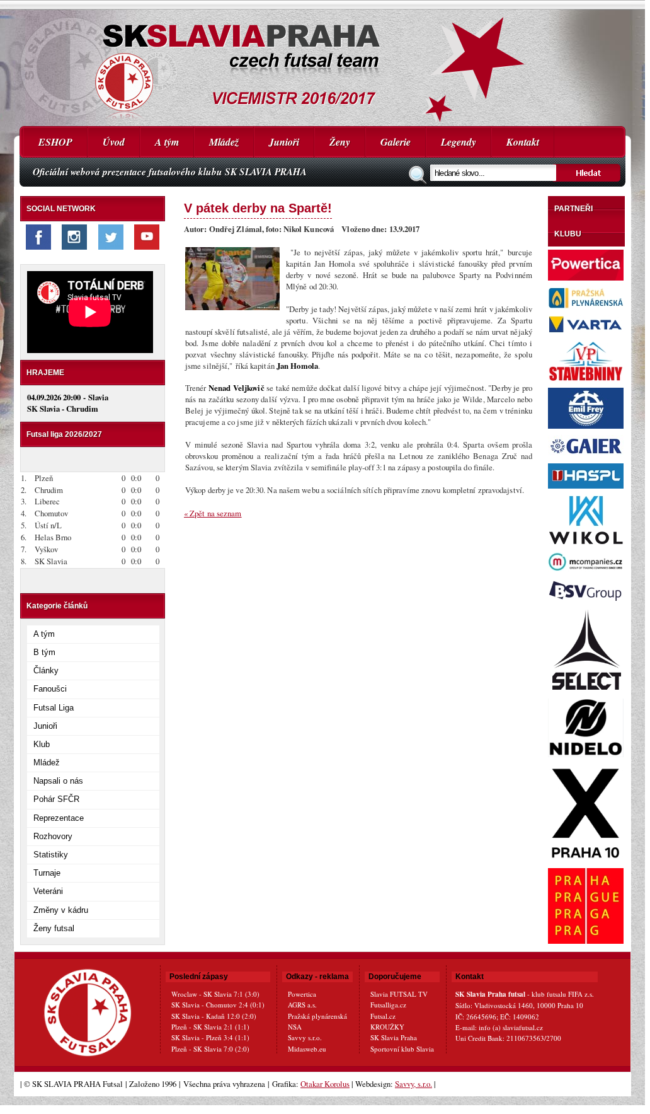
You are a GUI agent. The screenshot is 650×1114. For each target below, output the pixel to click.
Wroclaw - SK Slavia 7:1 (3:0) (215, 994)
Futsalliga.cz (388, 1004)
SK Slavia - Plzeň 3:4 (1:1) (210, 1037)
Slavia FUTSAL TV (399, 994)
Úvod (114, 142)
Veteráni (48, 891)
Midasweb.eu (307, 1048)
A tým (167, 142)
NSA (295, 1026)
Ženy (339, 142)
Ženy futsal (53, 928)
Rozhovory (52, 836)
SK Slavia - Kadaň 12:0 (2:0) (213, 1016)
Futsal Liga (53, 707)
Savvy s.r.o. (305, 1037)
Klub (41, 744)
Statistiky (50, 854)
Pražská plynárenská (317, 1016)
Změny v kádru (60, 910)
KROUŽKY (387, 1026)
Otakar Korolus (325, 1083)
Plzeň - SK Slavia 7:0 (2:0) (210, 1048)
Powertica (302, 994)
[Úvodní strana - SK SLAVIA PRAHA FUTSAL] (322, 63)
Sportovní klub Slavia (402, 1048)
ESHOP (55, 142)
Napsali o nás (58, 781)
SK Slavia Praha (393, 1037)
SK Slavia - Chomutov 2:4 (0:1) (218, 1004)
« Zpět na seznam (213, 513)
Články (46, 670)
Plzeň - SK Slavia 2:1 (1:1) (210, 1026)
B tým (44, 652)
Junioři (284, 142)
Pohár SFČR (56, 799)
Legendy (458, 142)
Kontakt (522, 142)
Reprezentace (58, 818)
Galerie (395, 142)
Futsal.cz (383, 1016)
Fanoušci (50, 688)
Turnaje (46, 873)
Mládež (224, 142)
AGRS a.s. (302, 1004)
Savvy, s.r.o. (413, 1083)
